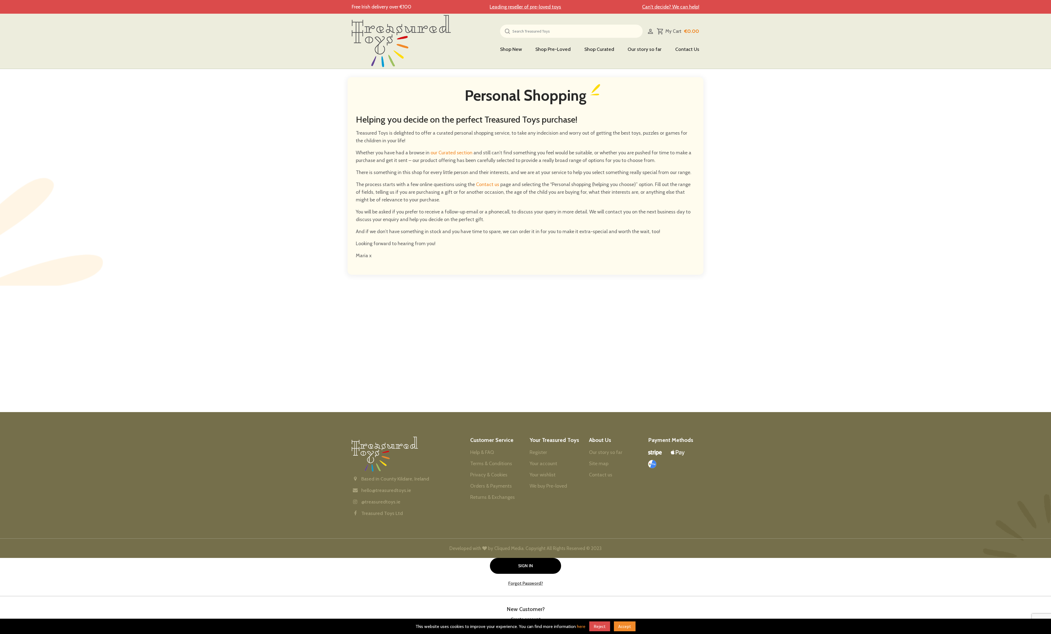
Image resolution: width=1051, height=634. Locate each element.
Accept (624, 626)
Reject (600, 626)
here (581, 626)
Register (591, 144)
